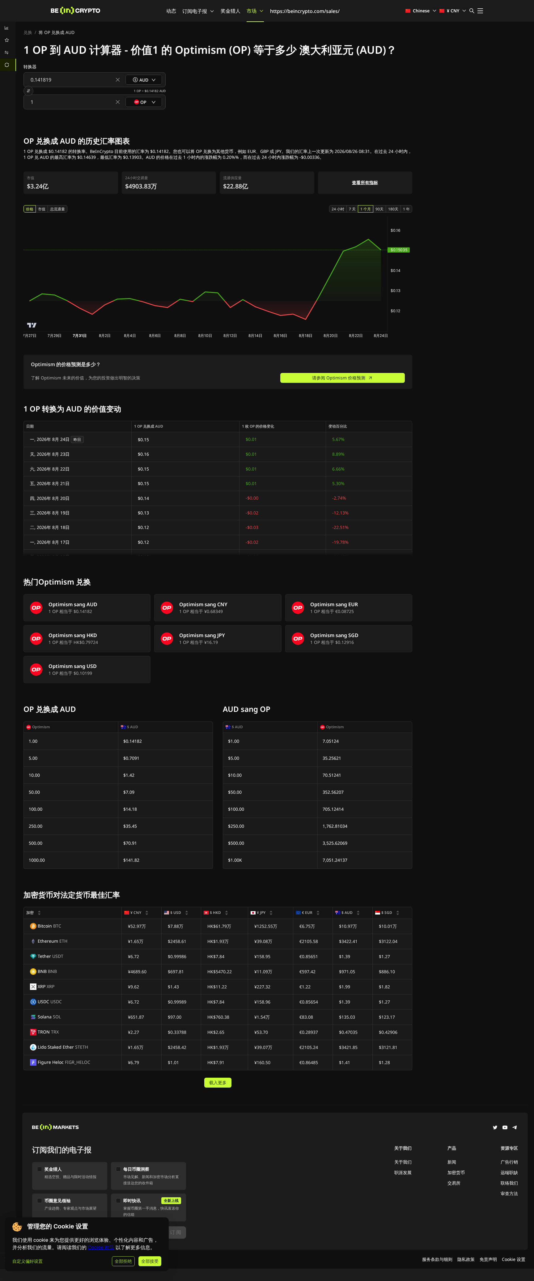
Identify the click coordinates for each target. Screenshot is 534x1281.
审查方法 (509, 1193)
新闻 (451, 1162)
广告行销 (509, 1162)
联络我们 (509, 1183)
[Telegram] (515, 1128)
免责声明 (488, 1259)
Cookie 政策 (101, 1247)
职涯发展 (403, 1172)
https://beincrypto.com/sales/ (305, 11)
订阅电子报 (194, 11)
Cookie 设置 (513, 1259)
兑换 (27, 32)
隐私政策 (466, 1259)
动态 (171, 10)
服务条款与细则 (437, 1259)
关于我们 (403, 1162)
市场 (251, 10)
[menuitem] (8, 28)
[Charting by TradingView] (32, 325)
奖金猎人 (230, 10)
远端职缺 (509, 1172)
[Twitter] (495, 1128)
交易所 (453, 1183)
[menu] (8, 46)
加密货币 (456, 1172)
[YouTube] (505, 1128)
